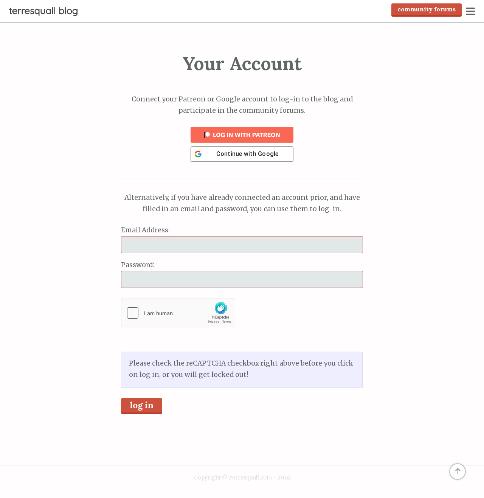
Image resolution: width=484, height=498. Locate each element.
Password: (137, 265)
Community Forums (426, 9)
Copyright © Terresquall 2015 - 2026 (242, 477)
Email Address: (145, 230)
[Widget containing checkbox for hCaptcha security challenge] (178, 313)
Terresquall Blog (43, 10)
